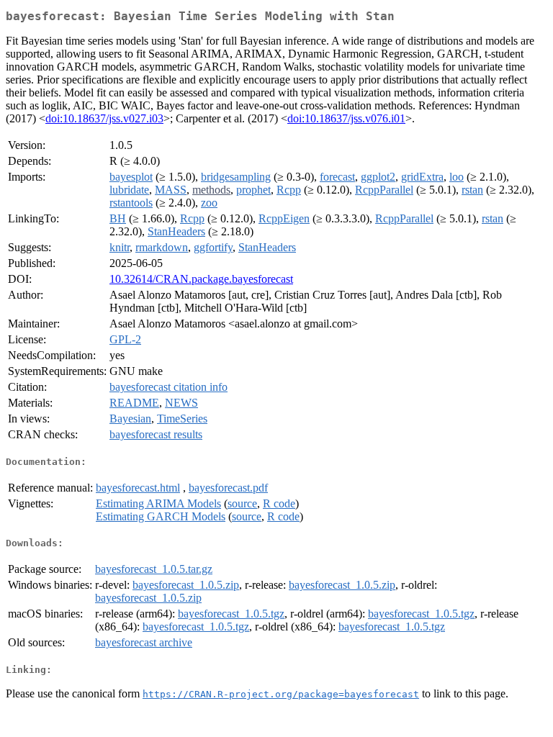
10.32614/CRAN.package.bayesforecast (201, 279)
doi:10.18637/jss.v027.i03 (104, 118)
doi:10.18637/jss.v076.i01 (346, 118)
